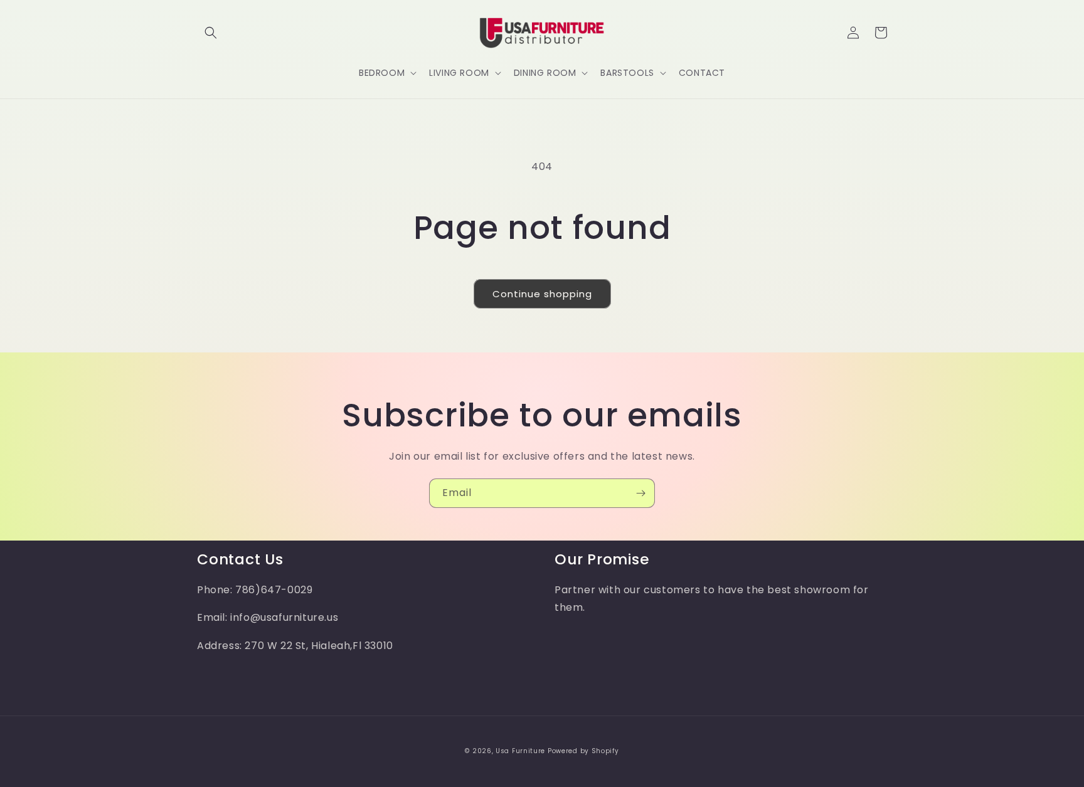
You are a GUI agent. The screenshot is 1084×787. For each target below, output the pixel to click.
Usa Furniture (520, 751)
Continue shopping (542, 293)
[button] (211, 32)
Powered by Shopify (583, 751)
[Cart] (881, 32)
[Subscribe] (640, 493)
